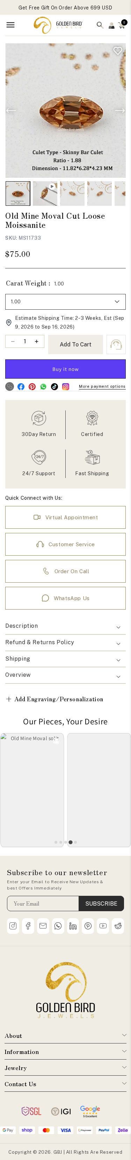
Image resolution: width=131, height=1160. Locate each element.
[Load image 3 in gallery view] (99, 193)
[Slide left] (11, 110)
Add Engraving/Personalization (54, 699)
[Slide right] (120, 110)
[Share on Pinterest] (32, 386)
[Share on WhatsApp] (43, 386)
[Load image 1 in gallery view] (18, 193)
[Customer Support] (116, 344)
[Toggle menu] (10, 25)
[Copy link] (9, 386)
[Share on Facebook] (20, 386)
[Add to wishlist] (116, 49)
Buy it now (65, 369)
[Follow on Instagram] (65, 386)
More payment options (102, 386)
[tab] (55, 842)
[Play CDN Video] (45, 193)
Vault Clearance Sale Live (65, 7)
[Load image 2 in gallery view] (72, 193)
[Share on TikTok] (54, 386)
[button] (121, 25)
